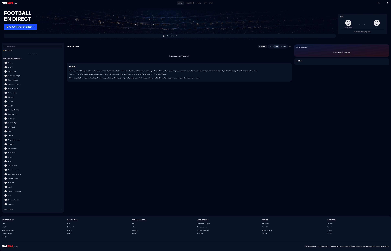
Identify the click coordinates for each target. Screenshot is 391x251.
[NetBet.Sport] (10, 3)
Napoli (134, 233)
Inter (133, 224)
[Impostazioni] (387, 3)
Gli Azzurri (70, 227)
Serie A (4, 224)
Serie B (4, 227)
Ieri (270, 46)
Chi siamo (265, 224)
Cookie (329, 230)
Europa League (202, 227)
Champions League (8, 230)
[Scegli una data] (290, 46)
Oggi (276, 46)
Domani (283, 46)
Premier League (7, 233)
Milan (134, 227)
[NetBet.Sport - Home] (10, 246)
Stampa (264, 233)
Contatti (264, 227)
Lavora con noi (267, 230)
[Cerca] (383, 3)
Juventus (135, 230)
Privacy (329, 224)
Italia (68, 224)
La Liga (4, 237)
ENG (378, 3)
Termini (329, 227)
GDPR (329, 233)
